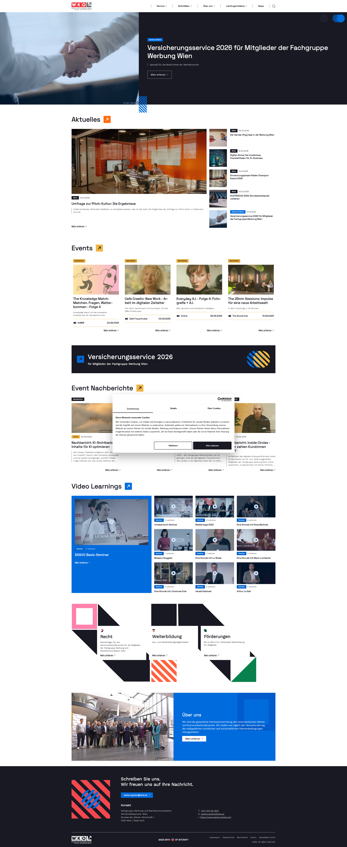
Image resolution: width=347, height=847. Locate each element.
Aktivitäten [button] (183, 6)
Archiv (253, 837)
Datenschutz (228, 837)
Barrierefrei (242, 837)
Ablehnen (173, 445)
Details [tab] (173, 408)
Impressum (215, 837)
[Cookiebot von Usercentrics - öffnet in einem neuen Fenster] (220, 399)
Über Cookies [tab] (214, 408)
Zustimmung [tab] (133, 408)
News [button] (261, 6)
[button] (272, 6)
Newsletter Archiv (267, 837)
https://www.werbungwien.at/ (215, 817)
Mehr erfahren (192, 738)
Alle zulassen (212, 445)
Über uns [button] (207, 6)
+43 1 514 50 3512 (210, 810)
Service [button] (160, 6)
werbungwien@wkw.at (135, 795)
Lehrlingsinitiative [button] (235, 6)
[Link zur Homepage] (82, 6)
